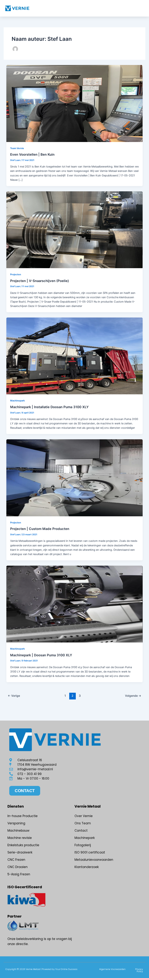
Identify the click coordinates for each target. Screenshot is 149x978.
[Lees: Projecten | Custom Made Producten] (74, 477)
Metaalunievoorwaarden (93, 859)
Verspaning (16, 823)
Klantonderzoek (86, 867)
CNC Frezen (16, 859)
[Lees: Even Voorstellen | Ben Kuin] (74, 103)
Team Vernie (17, 148)
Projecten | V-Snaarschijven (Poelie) (39, 281)
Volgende (133, 695)
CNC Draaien (17, 867)
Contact (81, 830)
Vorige (14, 695)
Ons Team (82, 823)
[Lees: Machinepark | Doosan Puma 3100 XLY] (74, 604)
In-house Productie (22, 816)
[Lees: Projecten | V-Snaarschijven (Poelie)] (74, 229)
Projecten (15, 274)
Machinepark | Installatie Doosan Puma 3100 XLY (49, 407)
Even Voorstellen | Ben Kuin (32, 154)
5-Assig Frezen (18, 874)
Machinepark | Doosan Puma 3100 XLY (41, 655)
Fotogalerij (82, 845)
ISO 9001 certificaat (89, 852)
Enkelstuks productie (23, 845)
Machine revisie (19, 838)
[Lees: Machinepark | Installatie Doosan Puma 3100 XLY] (74, 355)
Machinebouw (18, 830)
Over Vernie (83, 816)
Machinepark (17, 400)
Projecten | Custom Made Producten (39, 529)
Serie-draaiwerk (19, 852)
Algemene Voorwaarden (112, 969)
